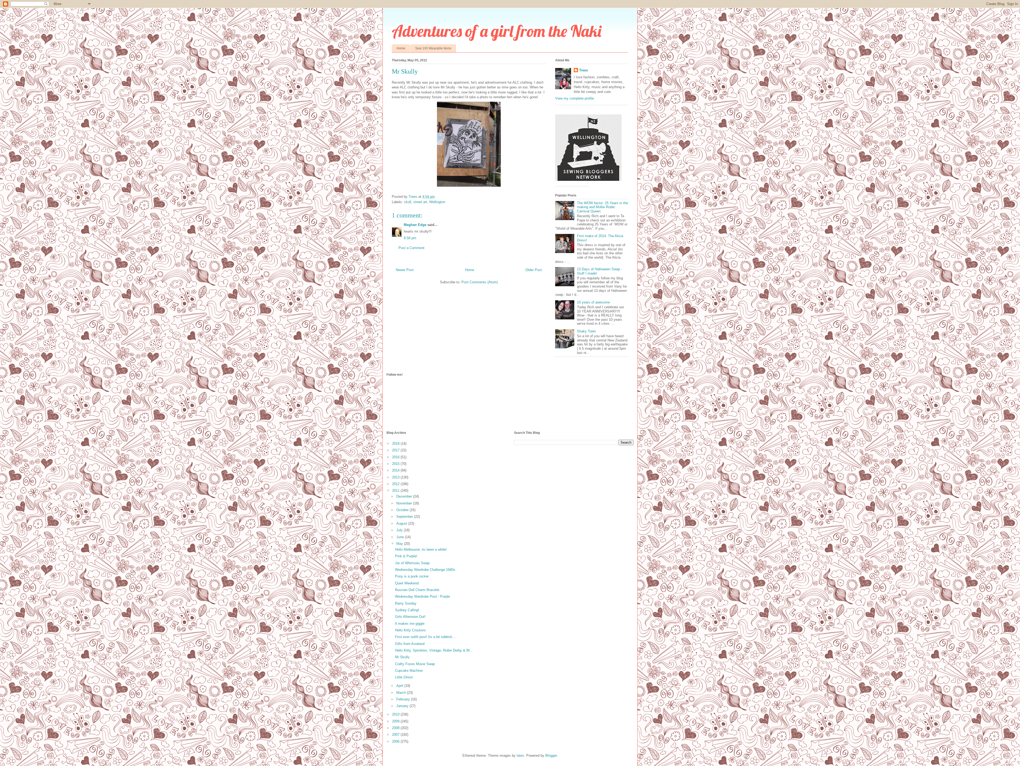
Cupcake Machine (409, 671)
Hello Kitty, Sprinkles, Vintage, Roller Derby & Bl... (434, 650)
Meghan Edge (415, 225)
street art (420, 202)
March (401, 693)
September (405, 517)
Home (401, 48)
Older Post (533, 270)
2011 (396, 491)
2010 (396, 714)
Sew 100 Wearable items (433, 48)
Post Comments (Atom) (479, 282)
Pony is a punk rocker (412, 576)
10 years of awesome (593, 302)
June (400, 537)
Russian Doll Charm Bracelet (417, 590)
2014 (396, 470)
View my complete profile (574, 98)
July (400, 530)
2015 (396, 464)
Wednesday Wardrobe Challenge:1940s (425, 570)
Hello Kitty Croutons (410, 630)
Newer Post (405, 270)
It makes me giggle (409, 624)
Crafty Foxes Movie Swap (415, 664)
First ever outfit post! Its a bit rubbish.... (425, 637)
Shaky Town (586, 331)
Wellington (437, 202)
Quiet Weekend (407, 583)
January (403, 706)
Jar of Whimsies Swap (412, 563)
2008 (396, 728)
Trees (583, 70)
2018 (396, 444)
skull (407, 202)
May (400, 544)
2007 (396, 735)
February (403, 699)
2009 (396, 721)
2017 (396, 450)
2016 (396, 457)
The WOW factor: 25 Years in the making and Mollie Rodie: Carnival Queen (602, 207)
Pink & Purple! (406, 556)
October (403, 510)
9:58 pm (410, 238)
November (404, 503)
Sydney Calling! (407, 610)
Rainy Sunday (405, 603)
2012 (396, 484)
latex (520, 756)
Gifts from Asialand (409, 644)
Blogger (551, 756)
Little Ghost (404, 677)
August (402, 523)
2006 (396, 741)
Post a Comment (411, 248)
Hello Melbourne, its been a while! (421, 549)
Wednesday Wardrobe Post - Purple (422, 596)
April (400, 686)
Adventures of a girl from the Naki (496, 31)
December (404, 496)
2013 (396, 477)
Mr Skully (402, 657)
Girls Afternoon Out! (410, 617)
